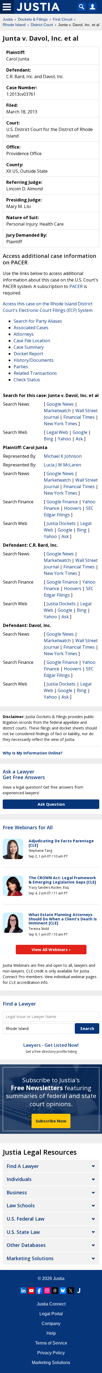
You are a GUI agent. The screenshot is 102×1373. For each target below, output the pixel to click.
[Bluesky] (63, 1290)
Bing (48, 439)
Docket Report (28, 354)
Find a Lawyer (19, 1003)
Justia (58, 1278)
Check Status (27, 380)
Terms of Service (51, 1343)
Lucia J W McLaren (62, 465)
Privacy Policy (51, 1352)
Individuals (19, 1179)
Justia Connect (51, 1304)
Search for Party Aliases (38, 321)
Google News (60, 404)
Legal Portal (51, 1313)
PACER (76, 286)
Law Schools (21, 1205)
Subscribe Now (51, 1121)
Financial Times (79, 417)
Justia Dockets (61, 523)
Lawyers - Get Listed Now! (51, 1045)
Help (51, 1333)
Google (80, 432)
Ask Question (51, 804)
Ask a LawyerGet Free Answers (24, 774)
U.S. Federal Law (25, 1218)
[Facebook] (39, 1290)
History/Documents (34, 360)
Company (51, 1323)
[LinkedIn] (23, 1290)
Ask (79, 439)
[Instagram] (47, 1290)
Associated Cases (31, 328)
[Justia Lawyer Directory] (78, 1290)
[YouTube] (31, 1290)
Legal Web (57, 432)
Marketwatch (57, 411)
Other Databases (26, 1245)
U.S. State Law (23, 1232)
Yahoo (64, 439)
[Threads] (55, 1290)
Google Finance (62, 502)
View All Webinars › (51, 949)
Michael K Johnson (63, 456)
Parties (21, 367)
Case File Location (32, 341)
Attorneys (24, 334)
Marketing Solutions (30, 1258)
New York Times (60, 424)
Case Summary (29, 347)
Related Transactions (35, 373)
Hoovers (72, 508)
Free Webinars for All (28, 828)
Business (17, 1192)
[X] (70, 1290)
